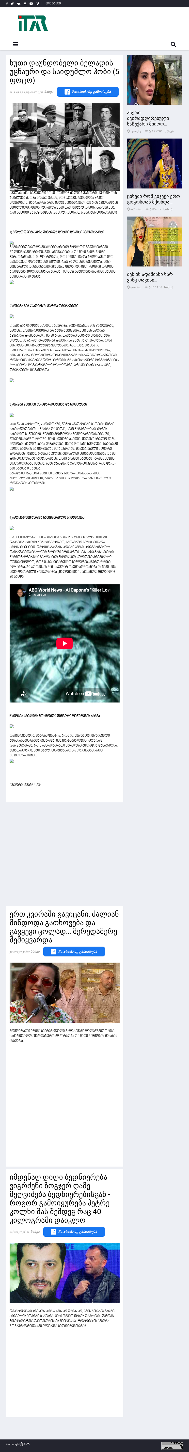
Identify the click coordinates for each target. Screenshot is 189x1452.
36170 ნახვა (31, 1232)
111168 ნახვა (162, 287)
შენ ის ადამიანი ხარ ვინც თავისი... (150, 277)
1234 (38, 785)
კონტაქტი (53, 3)
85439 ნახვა (162, 209)
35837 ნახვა (31, 951)
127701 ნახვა (163, 131)
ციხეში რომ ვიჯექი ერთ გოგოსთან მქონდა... (153, 199)
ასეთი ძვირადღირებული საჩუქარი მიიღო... (148, 118)
